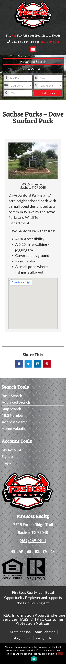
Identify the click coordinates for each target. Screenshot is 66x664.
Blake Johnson (21, 638)
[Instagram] (53, 551)
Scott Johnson (20, 632)
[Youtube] (29, 551)
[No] (60, 653)
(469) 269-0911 (33, 540)
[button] (33, 49)
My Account (11, 450)
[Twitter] (21, 551)
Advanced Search (33, 61)
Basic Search (12, 395)
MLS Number (13, 415)
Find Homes (48, 92)
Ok (33, 659)
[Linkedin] (37, 551)
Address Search (14, 422)
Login (6, 463)
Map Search (11, 408)
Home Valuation (33, 69)
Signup (7, 456)
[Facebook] (13, 551)
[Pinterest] (45, 551)
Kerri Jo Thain (46, 638)
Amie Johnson (45, 632)
